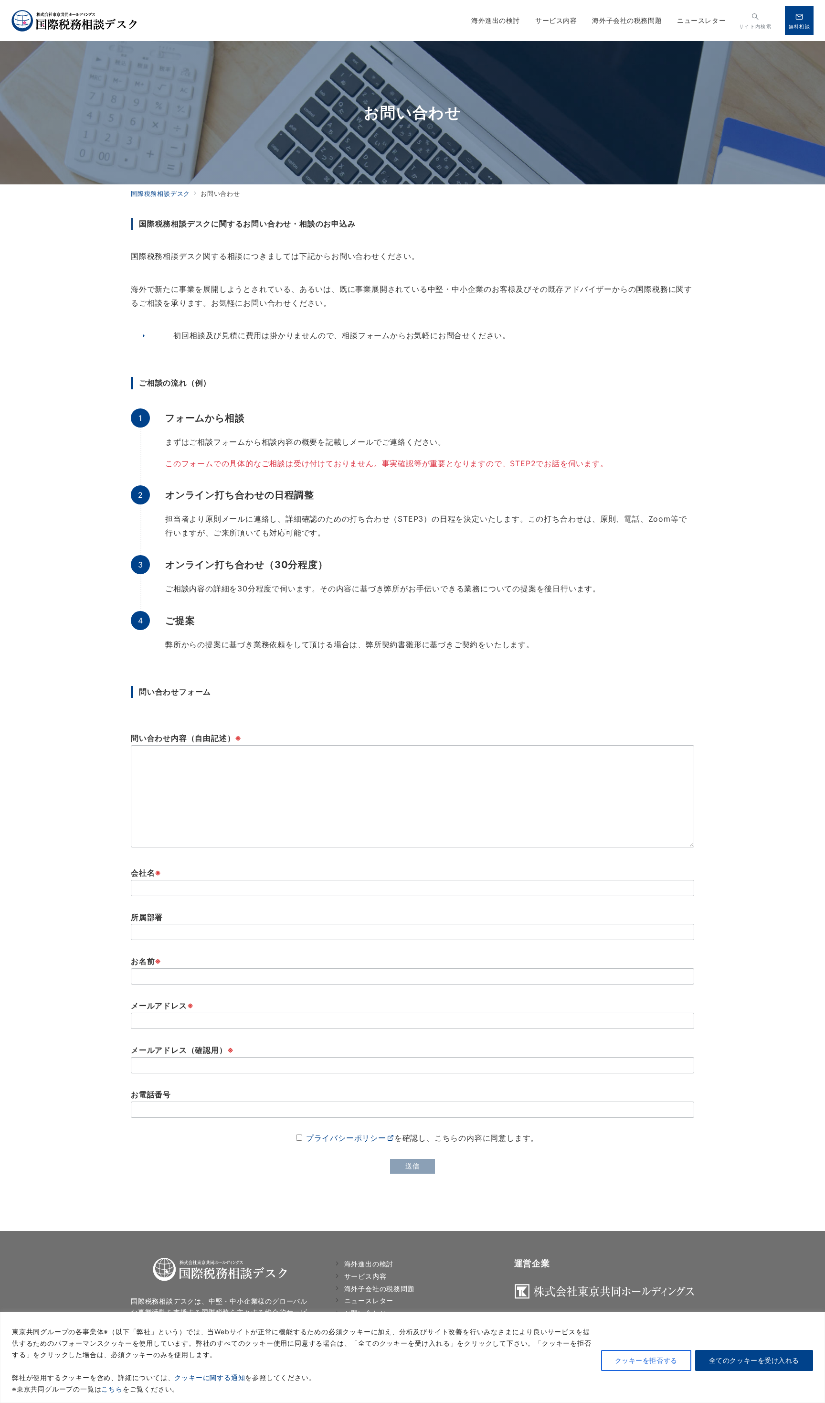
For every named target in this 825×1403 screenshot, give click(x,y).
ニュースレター (369, 1300)
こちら (111, 1389)
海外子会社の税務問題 (379, 1289)
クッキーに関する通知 (209, 1377)
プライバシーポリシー (346, 1138)
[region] (412, 1357)
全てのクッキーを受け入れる (754, 1360)
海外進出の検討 (369, 1264)
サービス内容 (365, 1276)
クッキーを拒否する (646, 1360)
